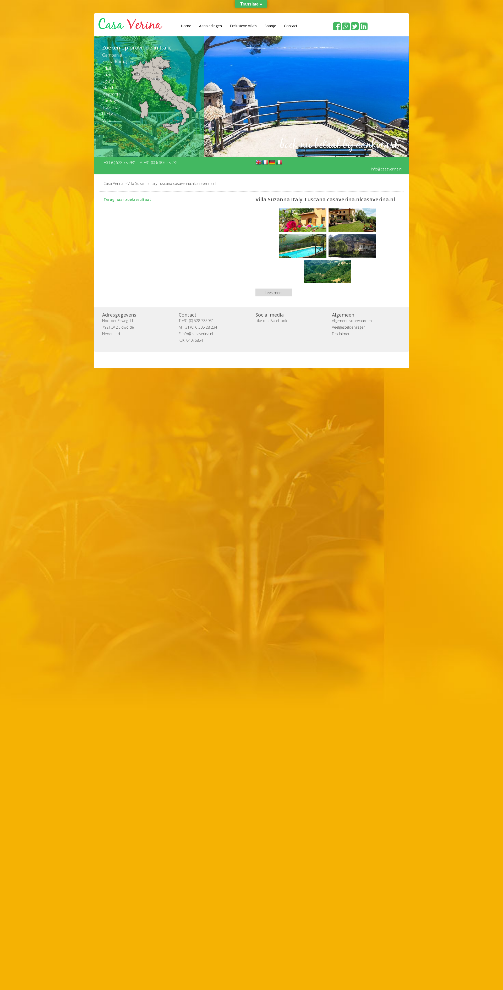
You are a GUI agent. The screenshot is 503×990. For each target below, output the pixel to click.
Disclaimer (340, 333)
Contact (290, 25)
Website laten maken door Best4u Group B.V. (276, 359)
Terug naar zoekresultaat (127, 199)
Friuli (106, 68)
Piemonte (111, 94)
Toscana (110, 107)
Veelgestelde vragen (348, 326)
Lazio (107, 74)
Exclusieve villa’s (243, 25)
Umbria (109, 114)
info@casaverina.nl (386, 168)
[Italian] (279, 162)
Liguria (108, 81)
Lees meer (274, 292)
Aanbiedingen (210, 25)
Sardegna (111, 101)
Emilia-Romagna (117, 61)
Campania (112, 55)
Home (186, 25)
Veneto (109, 120)
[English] (258, 162)
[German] (272, 162)
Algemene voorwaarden (352, 320)
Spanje (270, 25)
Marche (109, 88)
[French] (265, 162)
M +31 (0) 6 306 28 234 (158, 162)
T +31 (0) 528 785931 (119, 162)
